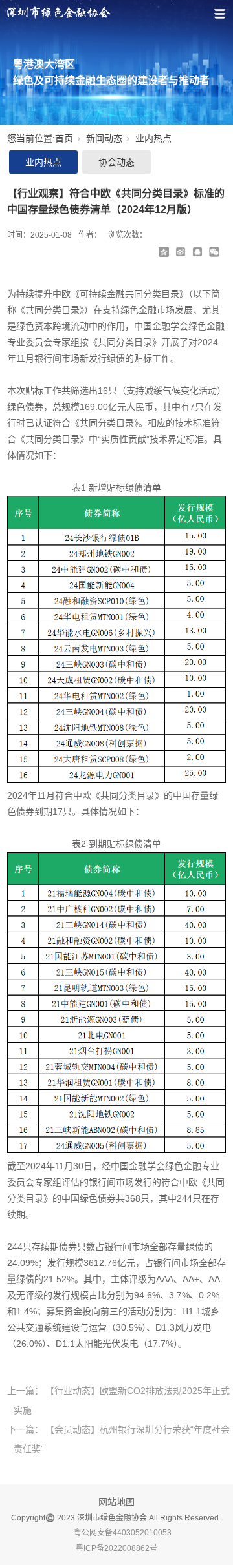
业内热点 (153, 138)
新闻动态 (104, 138)
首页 (64, 138)
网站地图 (116, 1502)
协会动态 (116, 162)
